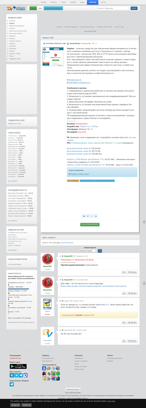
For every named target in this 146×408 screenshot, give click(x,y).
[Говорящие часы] (44, 373)
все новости (12, 220)
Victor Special (12, 155)
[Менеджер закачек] (58, 373)
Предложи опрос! (27, 322)
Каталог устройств (81, 361)
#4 (60, 256)
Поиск (11, 56)
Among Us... (11, 138)
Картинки (12, 48)
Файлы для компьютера (18, 31)
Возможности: (75, 80)
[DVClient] (53, 368)
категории (88, 31)
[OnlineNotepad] (44, 368)
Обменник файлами (16, 26)
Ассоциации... (12, 235)
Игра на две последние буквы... (17, 239)
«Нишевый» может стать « (18, 208)
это (107, 304)
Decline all (26, 405)
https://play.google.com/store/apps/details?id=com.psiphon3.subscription (93, 286)
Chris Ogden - (12, 159)
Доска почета (79, 369)
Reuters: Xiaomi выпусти (17, 216)
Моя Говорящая (13, 170)
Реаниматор (79, 358)
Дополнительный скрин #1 (79, 148)
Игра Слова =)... (13, 237)
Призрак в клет (13, 142)
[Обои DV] (53, 380)
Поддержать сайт (16, 120)
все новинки (12, 181)
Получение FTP (47, 361)
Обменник (92, 2)
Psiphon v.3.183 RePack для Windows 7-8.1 (85, 159)
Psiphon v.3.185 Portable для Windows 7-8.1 (86, 165)
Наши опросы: (14, 273)
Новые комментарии (17, 259)
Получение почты (48, 358)
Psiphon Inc (85, 126)
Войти (33, 8)
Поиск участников (81, 366)
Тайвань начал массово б (17, 206)
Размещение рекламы (114, 358)
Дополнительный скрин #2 (79, 151)
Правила (110, 361)
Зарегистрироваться (53, 8)
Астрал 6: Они (12, 140)
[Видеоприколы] (49, 375)
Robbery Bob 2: (12, 168)
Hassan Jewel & (12, 151)
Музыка (12, 38)
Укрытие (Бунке (13, 166)
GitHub (95, 126)
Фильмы (12, 43)
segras (47, 311)
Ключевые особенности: (79, 82)
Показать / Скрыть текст (79, 174)
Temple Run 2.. (12, 176)
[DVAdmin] (44, 379)
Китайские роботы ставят (17, 203)
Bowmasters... (12, 174)
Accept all (15, 405)
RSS (94, 31)
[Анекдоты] (53, 375)
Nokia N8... (11, 243)
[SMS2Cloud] (58, 368)
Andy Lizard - (12, 157)
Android (73, 2)
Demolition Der (12, 148)
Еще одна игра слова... (15, 241)
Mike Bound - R (12, 161)
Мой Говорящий (13, 172)
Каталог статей (14, 53)
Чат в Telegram (73, 181)
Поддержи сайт (15, 59)
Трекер (63, 2)
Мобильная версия (73, 389)
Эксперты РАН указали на (17, 213)
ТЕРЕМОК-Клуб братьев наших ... (18, 232)
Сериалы (12, 46)
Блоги (77, 364)
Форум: (97, 181)
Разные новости (15, 41)
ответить (133, 272)
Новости (54, 2)
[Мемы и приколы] (49, 368)
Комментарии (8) (14, 322)
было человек (67, 243)
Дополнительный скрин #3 (79, 154)
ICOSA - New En (13, 153)
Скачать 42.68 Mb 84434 (90, 224)
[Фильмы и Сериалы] (58, 380)
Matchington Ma (13, 146)
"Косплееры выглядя (15, 196)
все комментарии (14, 264)
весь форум (12, 250)
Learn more (111, 401)
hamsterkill (47, 340)
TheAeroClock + (13, 136)
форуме (20, 230)
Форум (103, 2)
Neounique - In (12, 163)
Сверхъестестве (13, 144)
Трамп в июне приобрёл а (17, 211)
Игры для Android (15, 33)
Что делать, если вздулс (17, 201)
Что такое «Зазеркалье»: (17, 198)
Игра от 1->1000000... (14, 245)
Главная (43, 2)
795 (93, 43)
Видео (82, 2)
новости (23, 190)
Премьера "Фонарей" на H (17, 193)
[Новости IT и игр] (49, 380)
